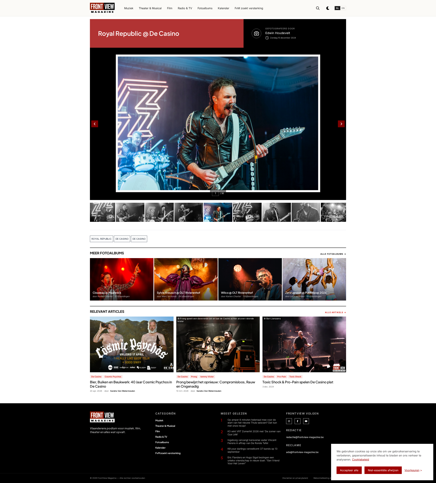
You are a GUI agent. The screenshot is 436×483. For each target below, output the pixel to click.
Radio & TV (161, 436)
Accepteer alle (349, 470)
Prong (194, 376)
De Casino (96, 376)
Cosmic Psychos (113, 376)
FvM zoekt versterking (168, 453)
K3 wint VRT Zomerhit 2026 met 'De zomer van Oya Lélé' (254, 433)
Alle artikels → (335, 312)
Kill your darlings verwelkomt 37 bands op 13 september (252, 450)
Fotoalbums (162, 442)
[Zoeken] (318, 8)
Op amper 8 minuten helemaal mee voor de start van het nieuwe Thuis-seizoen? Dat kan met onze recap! (252, 422)
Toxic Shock (295, 376)
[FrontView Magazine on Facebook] (297, 421)
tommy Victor (207, 376)
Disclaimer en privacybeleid (295, 478)
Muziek (159, 420)
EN (343, 8)
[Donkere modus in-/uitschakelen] (328, 8)
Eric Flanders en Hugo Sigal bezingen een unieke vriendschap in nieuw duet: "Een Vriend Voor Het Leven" (253, 460)
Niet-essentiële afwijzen (383, 470)
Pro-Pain (281, 376)
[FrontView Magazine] (102, 416)
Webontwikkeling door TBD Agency (329, 478)
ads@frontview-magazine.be (302, 452)
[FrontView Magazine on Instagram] (289, 421)
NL (337, 8)
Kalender (160, 447)
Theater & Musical (165, 425)
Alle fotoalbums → (333, 254)
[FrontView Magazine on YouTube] (306, 421)
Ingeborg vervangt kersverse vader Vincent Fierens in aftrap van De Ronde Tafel (252, 441)
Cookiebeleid (360, 459)
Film (157, 431)
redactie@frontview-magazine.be (305, 437)
